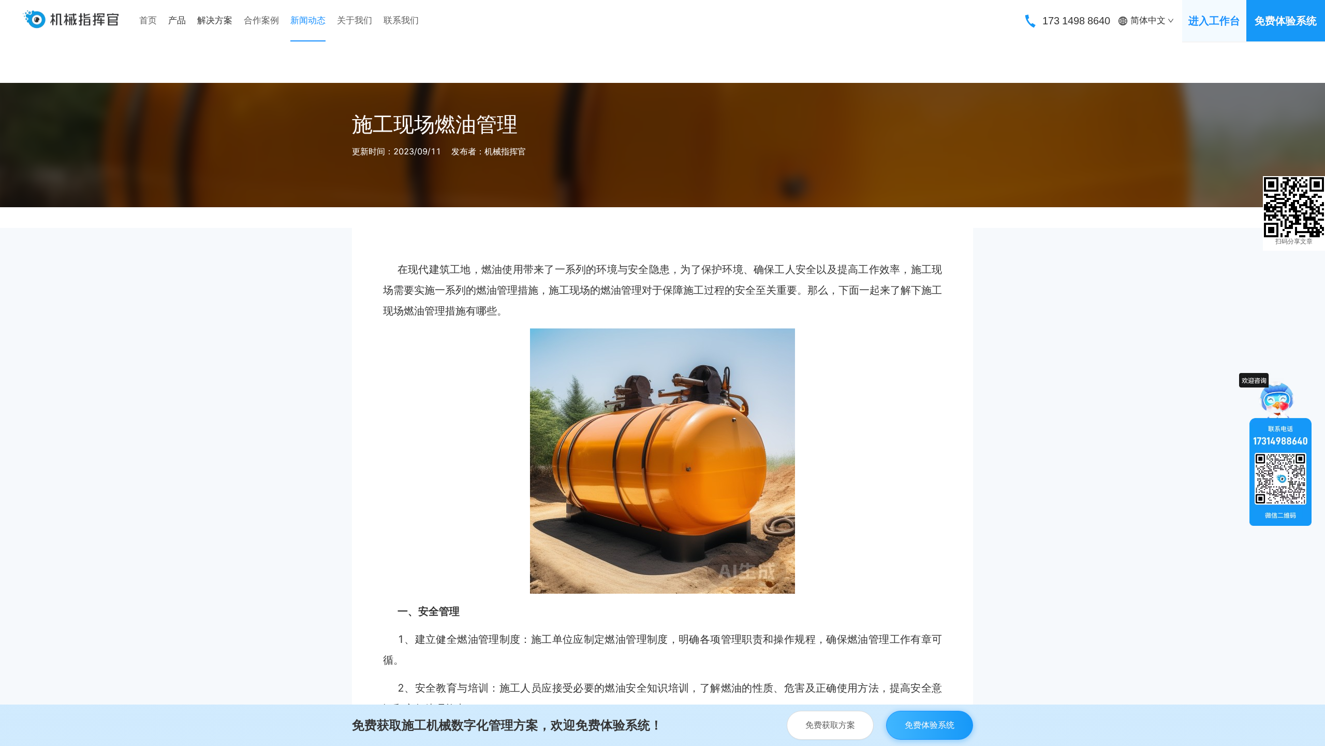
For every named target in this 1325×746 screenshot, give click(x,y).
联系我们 (401, 20)
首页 (148, 20)
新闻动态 (308, 20)
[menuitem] (148, 20)
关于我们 (354, 20)
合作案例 (261, 20)
